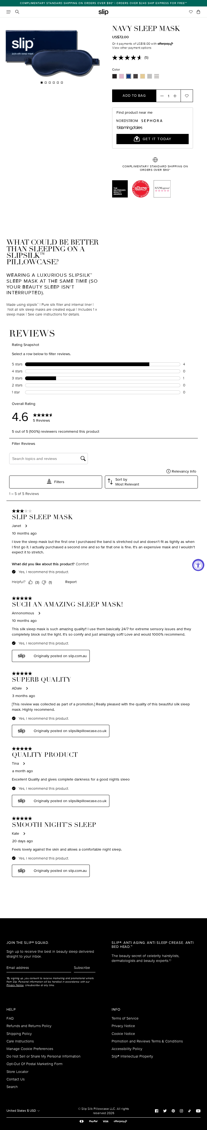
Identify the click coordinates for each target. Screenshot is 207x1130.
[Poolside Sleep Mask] (156, 76)
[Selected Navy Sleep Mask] (128, 76)
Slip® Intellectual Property (132, 1056)
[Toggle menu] (8, 11)
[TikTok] (189, 1110)
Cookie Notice (123, 1033)
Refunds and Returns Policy (28, 1026)
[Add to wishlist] (187, 95)
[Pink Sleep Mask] (121, 76)
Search (12, 1086)
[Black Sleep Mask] (114, 76)
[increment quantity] (176, 96)
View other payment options (131, 48)
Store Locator (17, 1071)
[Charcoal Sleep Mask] (135, 76)
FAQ (10, 1018)
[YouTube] (198, 1110)
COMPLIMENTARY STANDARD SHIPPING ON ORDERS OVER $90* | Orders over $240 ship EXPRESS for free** (103, 3)
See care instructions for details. (54, 314)
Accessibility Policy (127, 1048)
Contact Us (15, 1079)
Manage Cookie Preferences (29, 1048)
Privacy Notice (123, 1026)
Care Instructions (20, 1041)
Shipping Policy (19, 1033)
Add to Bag (134, 95)
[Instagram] (181, 1110)
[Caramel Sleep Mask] (142, 76)
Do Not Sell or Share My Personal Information (43, 1056)
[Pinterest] (173, 1110)
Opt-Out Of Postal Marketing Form (34, 1064)
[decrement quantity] (160, 96)
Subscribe (82, 967)
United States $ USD (21, 1111)
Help (11, 1010)
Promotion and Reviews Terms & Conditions (147, 1041)
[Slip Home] (103, 12)
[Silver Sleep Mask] (149, 76)
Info (116, 1010)
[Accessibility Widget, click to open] (198, 565)
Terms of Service (125, 1018)
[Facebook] (156, 1110)
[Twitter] (165, 1110)
